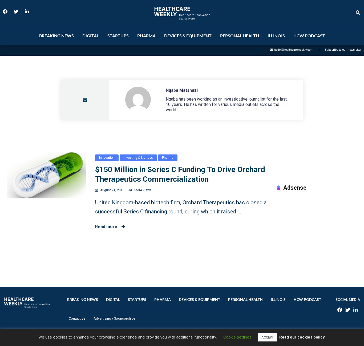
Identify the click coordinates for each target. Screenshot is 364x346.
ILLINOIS (276, 35)
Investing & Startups (138, 158)
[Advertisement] (318, 233)
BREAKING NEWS (56, 35)
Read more (108, 226)
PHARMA (146, 35)
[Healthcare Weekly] (182, 13)
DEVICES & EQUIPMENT (188, 35)
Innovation (107, 158)
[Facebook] (5, 13)
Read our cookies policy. (302, 337)
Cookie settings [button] (237, 337)
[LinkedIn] (26, 13)
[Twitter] (16, 13)
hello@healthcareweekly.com (293, 49)
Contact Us (77, 318)
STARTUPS (118, 35)
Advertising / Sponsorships (115, 318)
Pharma (167, 158)
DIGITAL (90, 35)
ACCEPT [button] (267, 337)
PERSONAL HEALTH (239, 35)
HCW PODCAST (309, 35)
